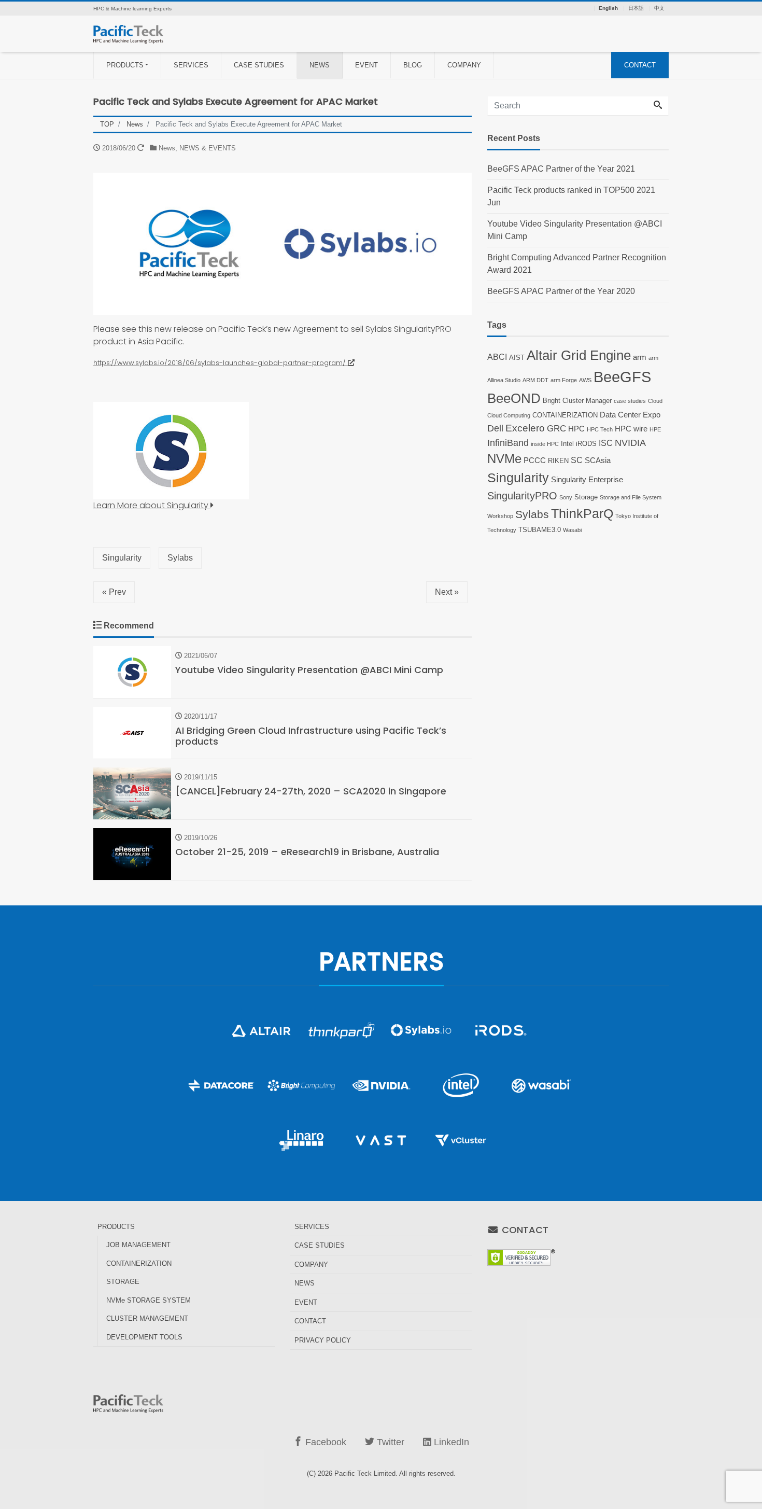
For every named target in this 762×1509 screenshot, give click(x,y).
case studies (630, 401)
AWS (585, 380)
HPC (576, 429)
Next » (447, 592)
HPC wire (631, 429)
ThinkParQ (582, 513)
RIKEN (558, 461)
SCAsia (598, 460)
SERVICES (191, 65)
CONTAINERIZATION (565, 415)
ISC (606, 443)
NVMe (504, 459)
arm (639, 357)
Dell (495, 428)
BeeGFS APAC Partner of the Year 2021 (561, 168)
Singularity (122, 557)
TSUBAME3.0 (539, 530)
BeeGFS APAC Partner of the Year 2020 (561, 291)
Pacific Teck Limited (365, 1473)
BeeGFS (622, 376)
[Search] (657, 105)
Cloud (655, 401)
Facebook (324, 1442)
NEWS (319, 65)
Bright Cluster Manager (577, 400)
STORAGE (122, 1282)
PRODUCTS (125, 65)
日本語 (636, 8)
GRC (556, 428)
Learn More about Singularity (151, 505)
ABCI (497, 356)
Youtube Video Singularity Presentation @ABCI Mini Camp (574, 230)
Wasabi (572, 530)
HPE (655, 429)
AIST (517, 357)
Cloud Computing (508, 415)
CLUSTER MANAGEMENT (147, 1318)
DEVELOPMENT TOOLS (144, 1337)
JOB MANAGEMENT (138, 1245)
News (167, 148)
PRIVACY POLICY (322, 1340)
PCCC (535, 460)
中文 (659, 8)
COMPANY (464, 65)
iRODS (586, 444)
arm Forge (564, 380)
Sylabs (180, 557)
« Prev (114, 592)
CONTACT (640, 65)
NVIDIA (630, 442)
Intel (567, 444)
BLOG (412, 65)
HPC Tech (600, 429)
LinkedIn (450, 1442)
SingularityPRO (522, 495)
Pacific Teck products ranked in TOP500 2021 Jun (571, 196)
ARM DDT (535, 380)
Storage (586, 497)
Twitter (389, 1442)
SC (577, 460)
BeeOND (514, 398)
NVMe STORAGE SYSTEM (148, 1300)
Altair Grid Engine (579, 355)
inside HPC (545, 444)
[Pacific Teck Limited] (128, 33)
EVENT (366, 65)
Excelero (525, 428)
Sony (565, 497)
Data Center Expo (630, 415)
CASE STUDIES (259, 65)
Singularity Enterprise (587, 480)
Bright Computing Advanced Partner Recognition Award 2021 (576, 263)
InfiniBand (508, 442)
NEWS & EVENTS (207, 148)
